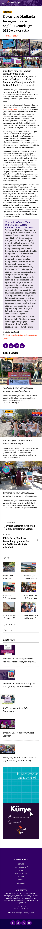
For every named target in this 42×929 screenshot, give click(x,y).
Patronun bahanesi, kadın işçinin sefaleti (9, 598)
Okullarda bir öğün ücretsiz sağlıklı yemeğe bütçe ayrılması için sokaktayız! (20, 494)
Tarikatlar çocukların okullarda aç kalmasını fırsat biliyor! (18, 442)
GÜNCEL (21, 864)
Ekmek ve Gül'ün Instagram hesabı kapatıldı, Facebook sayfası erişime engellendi (18, 661)
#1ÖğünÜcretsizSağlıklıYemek (16, 335)
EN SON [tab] (7, 558)
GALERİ (21, 877)
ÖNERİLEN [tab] (8, 630)
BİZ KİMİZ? (21, 883)
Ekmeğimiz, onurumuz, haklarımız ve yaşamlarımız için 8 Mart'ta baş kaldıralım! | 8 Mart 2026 (19, 760)
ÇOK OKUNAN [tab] (9, 625)
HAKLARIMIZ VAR (21, 873)
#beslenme (29, 335)
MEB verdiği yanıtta (10, 109)
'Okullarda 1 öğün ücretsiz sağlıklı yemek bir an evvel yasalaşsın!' (18, 389)
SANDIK (21, 870)
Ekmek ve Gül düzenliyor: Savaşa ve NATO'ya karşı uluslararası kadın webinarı (19, 686)
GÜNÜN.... (21, 880)
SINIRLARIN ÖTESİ (21, 867)
